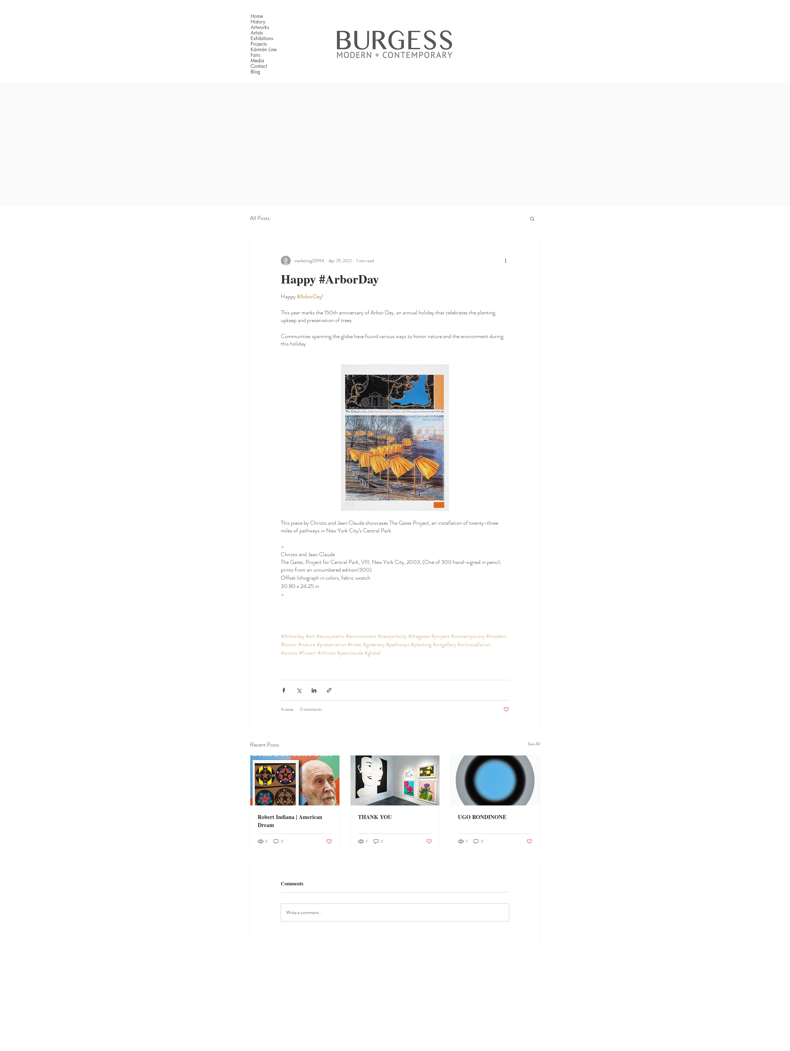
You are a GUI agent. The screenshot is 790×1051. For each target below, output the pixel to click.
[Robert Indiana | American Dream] (294, 780)
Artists (257, 33)
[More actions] (505, 260)
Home (257, 16)
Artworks (260, 27)
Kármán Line (263, 49)
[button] (532, 218)
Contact (259, 66)
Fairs (255, 55)
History (258, 22)
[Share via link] (329, 690)
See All (534, 744)
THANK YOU (375, 817)
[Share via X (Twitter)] (299, 690)
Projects (259, 44)
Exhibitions (262, 38)
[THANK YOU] (395, 780)
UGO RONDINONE (482, 817)
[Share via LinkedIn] (314, 690)
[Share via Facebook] (284, 690)
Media (257, 61)
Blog (255, 72)
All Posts (260, 218)
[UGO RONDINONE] (495, 780)
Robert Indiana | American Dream (290, 821)
